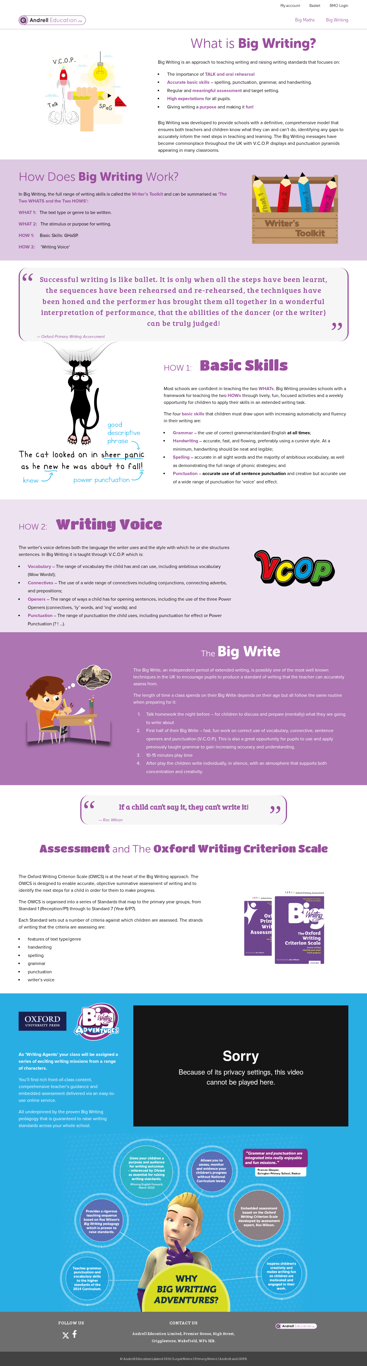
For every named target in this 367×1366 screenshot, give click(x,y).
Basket (314, 5)
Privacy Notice (206, 1358)
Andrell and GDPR (233, 1358)
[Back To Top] (352, 1352)
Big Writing (337, 20)
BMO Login (339, 5)
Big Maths (305, 20)
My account (290, 5)
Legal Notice (183, 1358)
